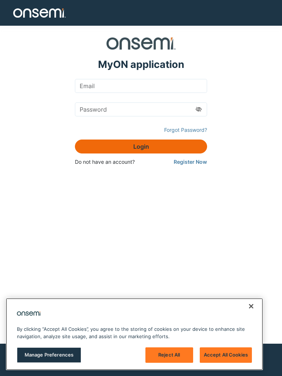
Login (141, 146)
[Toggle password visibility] (199, 109)
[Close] (251, 306)
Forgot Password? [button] (185, 130)
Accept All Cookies (226, 355)
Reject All (169, 355)
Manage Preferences (49, 355)
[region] (134, 334)
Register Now (190, 162)
